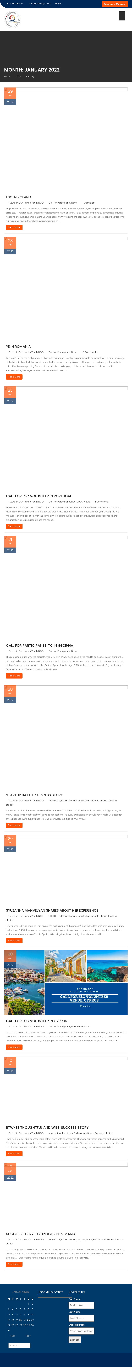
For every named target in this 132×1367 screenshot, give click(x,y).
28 (24, 1325)
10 (9, 1314)
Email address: (77, 1324)
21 (25, 1319)
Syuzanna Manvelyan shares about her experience (52, 910)
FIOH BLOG (77, 501)
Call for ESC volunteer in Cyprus (36, 1021)
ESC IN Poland (18, 197)
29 (28, 1325)
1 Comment (88, 202)
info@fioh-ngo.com (40, 3)
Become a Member (115, 4)
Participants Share (96, 800)
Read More (14, 227)
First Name (74, 1299)
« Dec (12, 1335)
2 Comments (89, 352)
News (74, 202)
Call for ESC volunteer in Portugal (39, 496)
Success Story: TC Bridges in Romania (41, 1234)
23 (32, 1319)
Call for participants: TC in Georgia (39, 645)
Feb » (28, 1335)
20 (20, 1319)
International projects (73, 800)
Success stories (104, 1133)
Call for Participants (59, 202)
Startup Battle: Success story (34, 795)
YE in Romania (18, 346)
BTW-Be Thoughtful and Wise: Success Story (47, 1127)
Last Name (74, 1311)
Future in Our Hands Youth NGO (26, 202)
